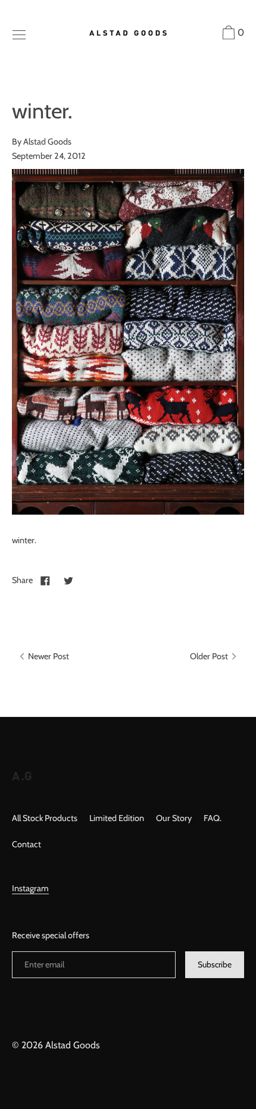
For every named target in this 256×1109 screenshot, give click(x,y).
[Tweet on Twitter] (68, 580)
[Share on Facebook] (45, 580)
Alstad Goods (72, 1045)
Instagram (30, 888)
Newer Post (47, 656)
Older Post (210, 656)
